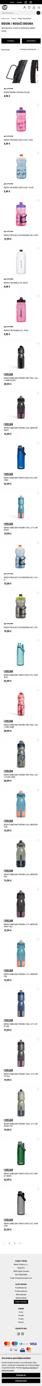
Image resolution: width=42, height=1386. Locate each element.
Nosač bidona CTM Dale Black (17, 92)
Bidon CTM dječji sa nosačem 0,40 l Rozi (21, 235)
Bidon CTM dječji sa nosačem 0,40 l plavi (21, 578)
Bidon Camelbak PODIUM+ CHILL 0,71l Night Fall (21, 1075)
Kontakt (19, 2)
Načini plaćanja (21, 1294)
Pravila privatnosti (21, 1291)
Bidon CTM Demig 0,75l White (16, 283)
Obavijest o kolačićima (30, 1368)
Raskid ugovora (21, 1302)
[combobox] (30, 49)
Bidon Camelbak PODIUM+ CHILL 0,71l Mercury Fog (21, 1125)
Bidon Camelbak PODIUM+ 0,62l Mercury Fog (21, 875)
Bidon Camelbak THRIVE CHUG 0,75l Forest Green (21, 1175)
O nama (21, 1319)
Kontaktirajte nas (21, 1288)
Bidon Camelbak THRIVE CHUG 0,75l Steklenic (20, 479)
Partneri (21, 1322)
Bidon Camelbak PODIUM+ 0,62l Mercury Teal (21, 826)
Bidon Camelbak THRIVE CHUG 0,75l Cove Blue (21, 676)
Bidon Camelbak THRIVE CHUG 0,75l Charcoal (21, 1224)
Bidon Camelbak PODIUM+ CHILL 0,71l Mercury (21, 529)
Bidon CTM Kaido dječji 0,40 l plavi (19, 187)
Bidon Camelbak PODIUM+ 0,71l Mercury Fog (21, 975)
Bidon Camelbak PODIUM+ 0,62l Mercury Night (21, 429)
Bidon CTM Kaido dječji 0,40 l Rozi (18, 140)
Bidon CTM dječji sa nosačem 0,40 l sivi (20, 627)
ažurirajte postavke (8, 1370)
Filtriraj (10, 41)
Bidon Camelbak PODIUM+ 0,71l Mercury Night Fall (21, 925)
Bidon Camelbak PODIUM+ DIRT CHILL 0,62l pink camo (21, 726)
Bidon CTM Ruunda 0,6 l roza (16, 330)
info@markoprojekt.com (23, 1278)
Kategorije (31, 41)
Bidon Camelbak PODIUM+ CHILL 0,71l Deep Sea (20, 1025)
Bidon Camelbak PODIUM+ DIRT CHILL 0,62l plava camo (21, 776)
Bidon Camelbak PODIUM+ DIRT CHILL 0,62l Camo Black (21, 379)
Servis (12, 2)
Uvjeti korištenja (21, 1298)
